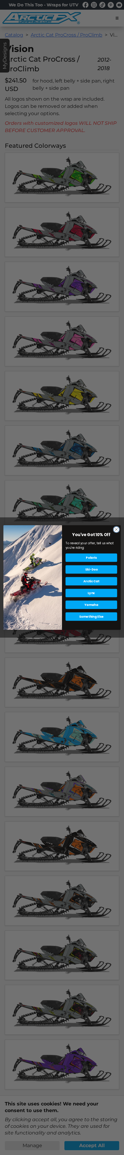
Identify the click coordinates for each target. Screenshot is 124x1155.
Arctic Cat (91, 581)
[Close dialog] (116, 529)
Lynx (91, 593)
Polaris (91, 557)
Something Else (91, 616)
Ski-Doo (91, 569)
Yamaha (91, 605)
